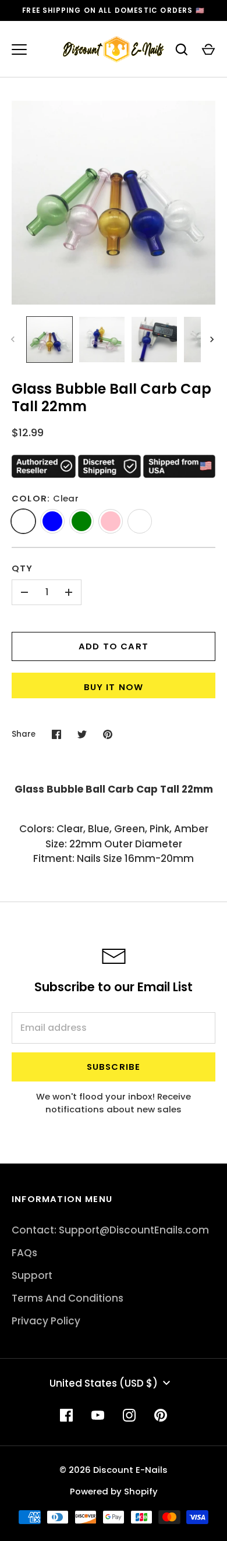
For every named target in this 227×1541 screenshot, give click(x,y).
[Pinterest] (160, 1415)
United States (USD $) (103, 1383)
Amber (139, 521)
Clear (23, 521)
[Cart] (208, 49)
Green (81, 521)
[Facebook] (66, 1415)
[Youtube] (98, 1415)
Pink (110, 521)
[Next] (213, 339)
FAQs (24, 1253)
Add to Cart (113, 646)
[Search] (181, 49)
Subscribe (114, 1067)
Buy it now (114, 687)
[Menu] (19, 49)
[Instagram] (129, 1415)
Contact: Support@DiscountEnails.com (110, 1230)
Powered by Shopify (114, 1491)
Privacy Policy (46, 1321)
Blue (52, 521)
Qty (22, 568)
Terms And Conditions (67, 1298)
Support (32, 1275)
